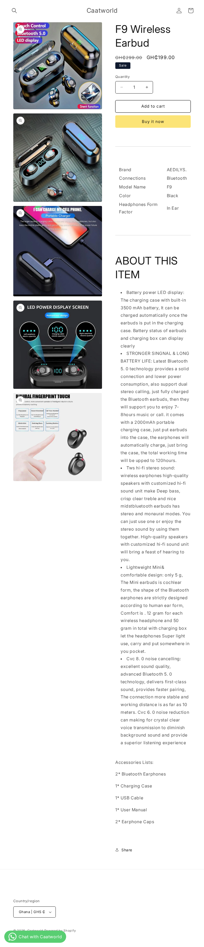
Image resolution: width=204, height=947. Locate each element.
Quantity (122, 76)
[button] (14, 10)
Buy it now (153, 121)
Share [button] (126, 850)
